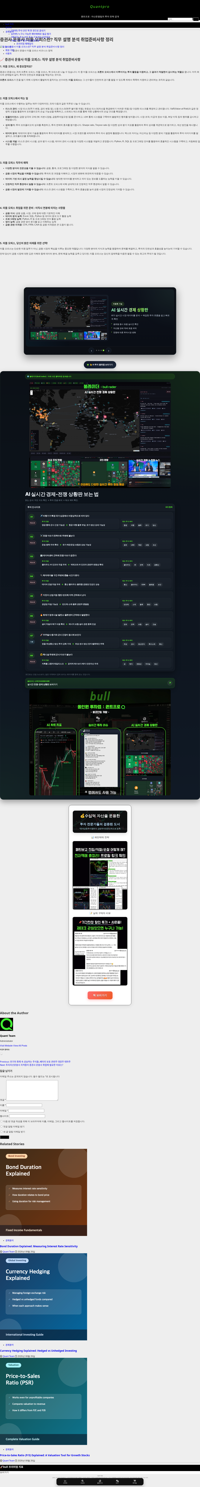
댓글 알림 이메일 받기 (13, 1126)
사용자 (8, 53)
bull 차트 (9, 24)
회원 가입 (9, 50)
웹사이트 (4, 1116)
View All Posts (20, 1046)
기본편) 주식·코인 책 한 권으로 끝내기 (28, 30)
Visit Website (6, 1046)
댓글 (3, 1100)
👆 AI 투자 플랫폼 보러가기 (101, 365)
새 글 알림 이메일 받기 (14, 1132)
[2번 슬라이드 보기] (98, 350)
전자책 (8, 27)
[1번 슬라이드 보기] (96, 350)
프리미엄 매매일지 (24, 43)
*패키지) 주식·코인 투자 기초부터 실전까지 (30, 37)
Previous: (35, 1061)
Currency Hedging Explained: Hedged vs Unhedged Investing (38, 1350)
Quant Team (7, 1035)
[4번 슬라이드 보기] (103, 350)
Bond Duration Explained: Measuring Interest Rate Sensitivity (39, 1246)
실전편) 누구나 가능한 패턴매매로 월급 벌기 (31, 33)
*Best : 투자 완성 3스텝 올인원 (25, 40)
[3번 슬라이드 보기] (101, 350)
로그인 (8, 46)
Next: (31, 1064)
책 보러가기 (100, 995)
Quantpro (100, 6)
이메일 (4, 1110)
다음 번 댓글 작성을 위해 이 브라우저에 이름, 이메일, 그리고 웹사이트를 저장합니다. (44, 1121)
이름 (3, 1105)
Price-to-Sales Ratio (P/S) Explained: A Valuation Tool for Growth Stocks (45, 1455)
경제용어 (9, 1240)
